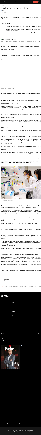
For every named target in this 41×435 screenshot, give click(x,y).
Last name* (13, 311)
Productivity (31, 286)
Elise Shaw (4, 10)
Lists (13, 1)
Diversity (10, 286)
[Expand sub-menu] (38, 326)
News (8, 1)
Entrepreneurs (15, 286)
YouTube (9, 340)
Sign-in (31, 1)
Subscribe (35, 1)
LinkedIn (3, 340)
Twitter (7, 340)
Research (35, 286)
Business (6, 286)
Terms (20, 315)
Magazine (18, 1)
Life (15, 1)
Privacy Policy (24, 315)
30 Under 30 (23, 1)
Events (11, 1)
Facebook (1, 340)
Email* (13, 302)
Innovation (25, 286)
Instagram (5, 340)
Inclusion (21, 286)
